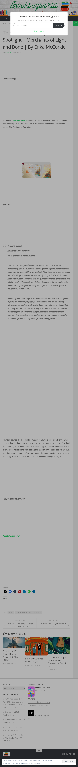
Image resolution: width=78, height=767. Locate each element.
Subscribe (59, 25)
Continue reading (39, 31)
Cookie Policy (37, 764)
